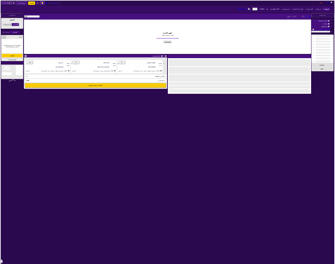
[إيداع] (37, 3)
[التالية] (162, 56)
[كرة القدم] (306, 16)
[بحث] (25, 16)
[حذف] (26, 56)
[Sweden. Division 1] (303, 16)
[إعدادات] (13, 3)
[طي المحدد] (315, 43)
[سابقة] (313, 29)
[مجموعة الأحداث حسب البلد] (313, 43)
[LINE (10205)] (309, 16)
